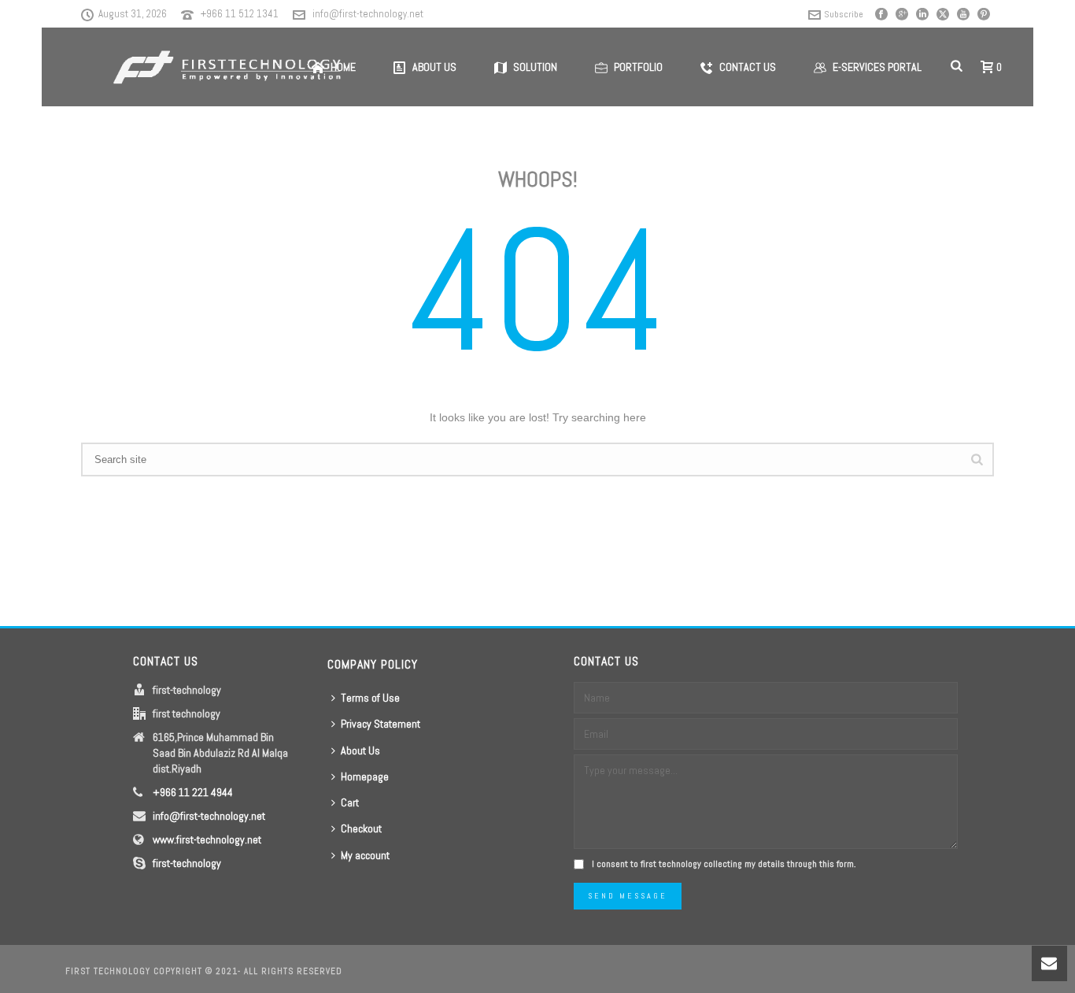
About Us (360, 750)
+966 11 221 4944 (193, 792)
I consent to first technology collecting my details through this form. (724, 864)
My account (365, 855)
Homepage (365, 776)
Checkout (361, 828)
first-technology (187, 863)
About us (434, 67)
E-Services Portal (877, 67)
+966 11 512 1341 (240, 13)
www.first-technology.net (207, 839)
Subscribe (843, 14)
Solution (535, 67)
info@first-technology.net (367, 13)
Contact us (747, 67)
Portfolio (638, 67)
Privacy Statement (380, 724)
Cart (350, 802)
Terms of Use (370, 698)
